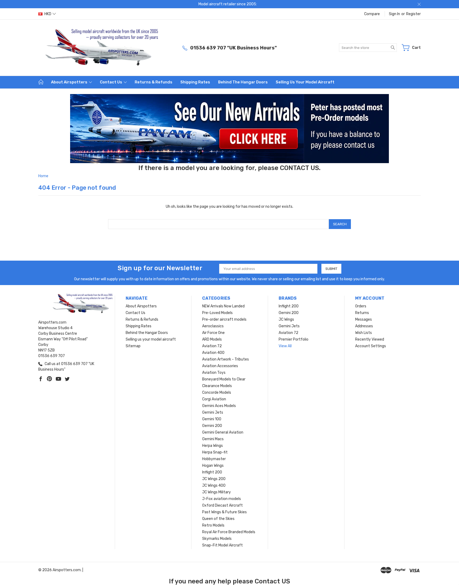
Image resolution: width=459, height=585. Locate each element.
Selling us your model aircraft (305, 82)
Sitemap (133, 346)
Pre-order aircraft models (224, 319)
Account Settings (370, 346)
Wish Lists (363, 332)
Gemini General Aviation (222, 432)
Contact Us (111, 82)
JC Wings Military (216, 492)
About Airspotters (69, 82)
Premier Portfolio (293, 339)
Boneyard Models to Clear (223, 379)
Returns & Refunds (153, 82)
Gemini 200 (212, 425)
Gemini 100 (211, 419)
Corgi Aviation (214, 399)
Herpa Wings (212, 445)
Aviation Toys (214, 372)
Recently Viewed (369, 339)
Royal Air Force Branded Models (228, 532)
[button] (229, 128)
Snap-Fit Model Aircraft (222, 545)
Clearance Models (217, 386)
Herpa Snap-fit (215, 452)
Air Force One (213, 332)
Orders (360, 306)
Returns (362, 313)
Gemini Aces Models (219, 406)
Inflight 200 (212, 472)
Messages (363, 319)
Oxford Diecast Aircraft (222, 505)
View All (285, 346)
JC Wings (286, 319)
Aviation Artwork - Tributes (225, 359)
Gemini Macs (213, 439)
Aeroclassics (213, 326)
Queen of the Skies (218, 518)
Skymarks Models (217, 538)
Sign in (394, 14)
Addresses (364, 326)
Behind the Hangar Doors (243, 82)
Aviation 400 (213, 352)
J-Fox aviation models (221, 499)
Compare (372, 14)
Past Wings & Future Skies (224, 512)
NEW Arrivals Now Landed (223, 306)
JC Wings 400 (214, 485)
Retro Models (213, 525)
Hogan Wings (213, 465)
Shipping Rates (195, 82)
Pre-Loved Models (217, 313)
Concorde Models (216, 392)
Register (413, 14)
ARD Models (212, 339)
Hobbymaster (214, 459)
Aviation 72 (212, 346)
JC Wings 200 (214, 479)
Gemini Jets (212, 412)
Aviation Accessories (220, 366)
